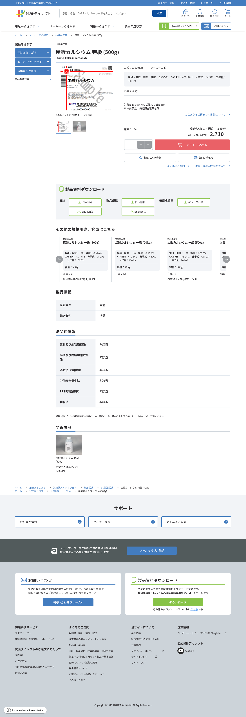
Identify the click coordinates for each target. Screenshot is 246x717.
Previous (59, 259)
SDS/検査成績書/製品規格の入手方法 (34, 667)
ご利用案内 (225, 3)
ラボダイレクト (23, 633)
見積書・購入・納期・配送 (83, 633)
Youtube (189, 650)
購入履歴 (214, 15)
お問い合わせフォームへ (68, 602)
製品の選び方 (133, 26)
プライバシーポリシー (143, 650)
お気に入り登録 (152, 157)
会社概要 (136, 633)
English (216, 633)
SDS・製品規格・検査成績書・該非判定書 (91, 650)
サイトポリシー (139, 656)
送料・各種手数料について (210, 166)
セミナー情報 (188, 3)
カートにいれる (197, 145)
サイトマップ (138, 662)
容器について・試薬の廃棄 (83, 662)
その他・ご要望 (77, 680)
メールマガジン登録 (152, 550)
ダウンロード (195, 202)
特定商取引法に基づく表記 (145, 639)
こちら (194, 609)
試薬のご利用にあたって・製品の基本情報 (91, 656)
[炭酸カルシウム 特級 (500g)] (87, 88)
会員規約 (136, 645)
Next (226, 259)
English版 (87, 211)
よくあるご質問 (176, 166)
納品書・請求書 (77, 645)
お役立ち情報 (28, 522)
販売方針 (19, 655)
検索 (159, 13)
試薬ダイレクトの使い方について (86, 674)
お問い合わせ (206, 157)
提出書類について (78, 668)
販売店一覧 (207, 3)
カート (228, 15)
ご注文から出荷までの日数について (205, 114)
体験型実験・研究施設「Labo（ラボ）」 (36, 639)
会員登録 (200, 15)
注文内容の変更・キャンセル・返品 (87, 639)
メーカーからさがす (62, 26)
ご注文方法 (21, 661)
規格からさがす (100, 26)
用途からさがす (25, 26)
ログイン (185, 15)
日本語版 (87, 202)
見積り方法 (21, 672)
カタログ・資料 (166, 3)
